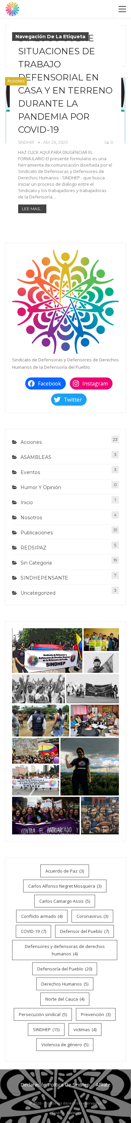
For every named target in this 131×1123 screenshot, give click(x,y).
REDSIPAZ (33, 548)
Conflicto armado (41, 916)
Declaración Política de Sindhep (55, 1084)
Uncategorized (37, 593)
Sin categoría (36, 563)
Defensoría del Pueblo (64, 969)
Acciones (16, 81)
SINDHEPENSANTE (44, 578)
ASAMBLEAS (35, 457)
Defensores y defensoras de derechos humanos (65, 950)
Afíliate (103, 1084)
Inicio (26, 502)
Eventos (30, 472)
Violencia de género (64, 1045)
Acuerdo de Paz (64, 871)
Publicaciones (36, 533)
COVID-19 (33, 931)
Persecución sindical (43, 1014)
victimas (85, 1029)
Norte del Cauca (64, 999)
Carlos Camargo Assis (64, 901)
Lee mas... (32, 208)
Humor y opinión (40, 487)
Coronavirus (92, 916)
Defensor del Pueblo (84, 931)
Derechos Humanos (64, 984)
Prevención (96, 1014)
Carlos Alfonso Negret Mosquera (64, 886)
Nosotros (31, 518)
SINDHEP (46, 1029)
